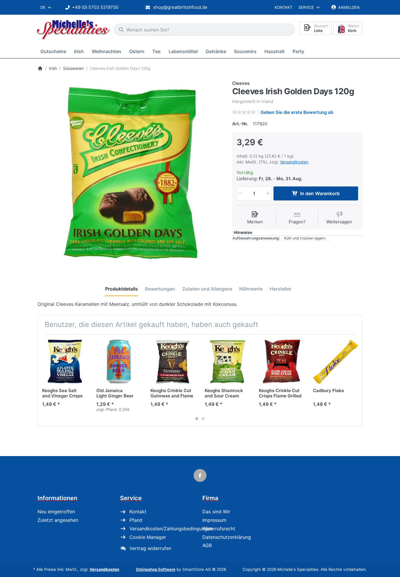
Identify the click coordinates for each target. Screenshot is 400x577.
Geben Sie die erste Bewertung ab (297, 112)
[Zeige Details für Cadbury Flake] (335, 361)
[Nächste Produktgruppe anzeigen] (355, 380)
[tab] (121, 289)
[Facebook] (200, 475)
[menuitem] (54, 51)
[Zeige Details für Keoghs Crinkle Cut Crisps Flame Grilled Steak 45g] (281, 361)
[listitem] (130, 173)
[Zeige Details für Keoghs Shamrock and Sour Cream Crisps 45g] (227, 361)
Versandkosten (294, 161)
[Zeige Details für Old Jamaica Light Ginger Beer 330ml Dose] (118, 361)
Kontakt (283, 7)
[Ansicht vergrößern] (130, 173)
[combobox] (46, 7)
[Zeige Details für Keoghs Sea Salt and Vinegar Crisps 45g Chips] (64, 361)
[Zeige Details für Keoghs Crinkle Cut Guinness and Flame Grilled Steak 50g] (173, 361)
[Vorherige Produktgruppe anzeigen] (44, 380)
